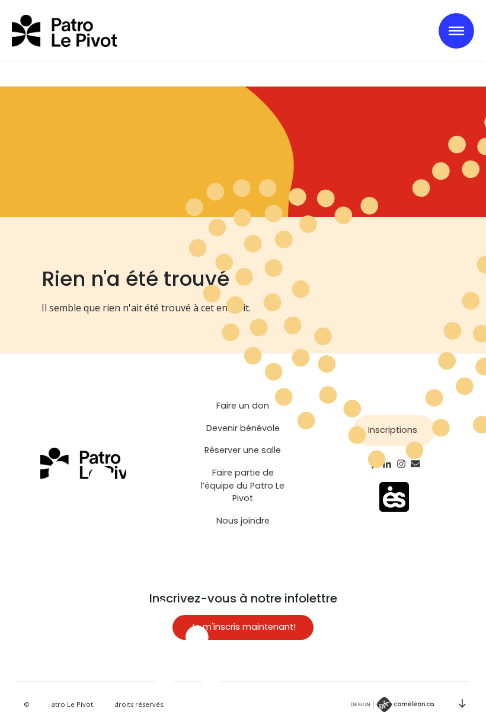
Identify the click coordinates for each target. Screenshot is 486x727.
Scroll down (462, 703)
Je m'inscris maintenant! (243, 627)
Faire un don (242, 406)
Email (415, 464)
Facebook (373, 464)
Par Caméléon (392, 704)
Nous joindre (243, 521)
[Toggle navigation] (456, 31)
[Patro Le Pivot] (64, 31)
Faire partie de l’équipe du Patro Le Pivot (242, 485)
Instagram (401, 464)
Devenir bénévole (243, 428)
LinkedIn (387, 464)
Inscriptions (392, 430)
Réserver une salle (242, 450)
